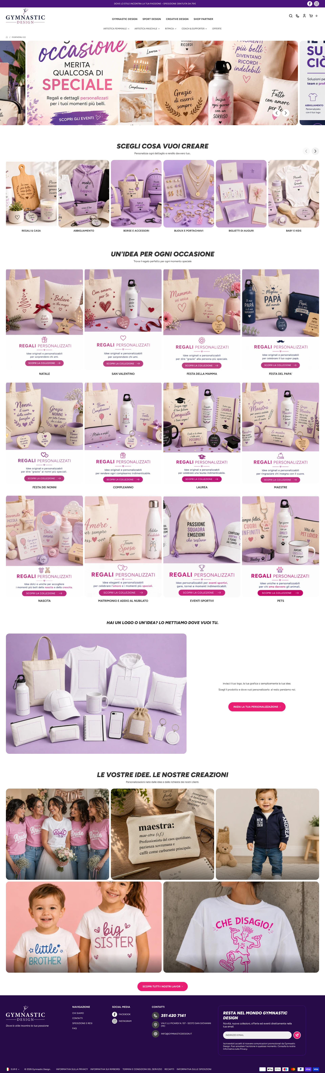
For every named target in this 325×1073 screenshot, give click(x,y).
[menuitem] (116, 28)
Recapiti (169, 1069)
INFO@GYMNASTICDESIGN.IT (176, 1033)
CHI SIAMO (78, 1013)
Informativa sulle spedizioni (194, 1069)
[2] (40, 116)
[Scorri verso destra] (285, 113)
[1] (37, 116)
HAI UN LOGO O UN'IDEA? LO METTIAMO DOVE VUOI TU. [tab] (163, 622)
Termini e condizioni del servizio (142, 1069)
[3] (43, 116)
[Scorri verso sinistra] (276, 113)
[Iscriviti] (297, 1035)
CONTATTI (77, 1018)
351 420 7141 (173, 1015)
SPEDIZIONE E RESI (82, 1023)
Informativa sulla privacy (72, 1069)
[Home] (7, 37)
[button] (297, 15)
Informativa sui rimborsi (105, 1069)
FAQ (74, 1028)
